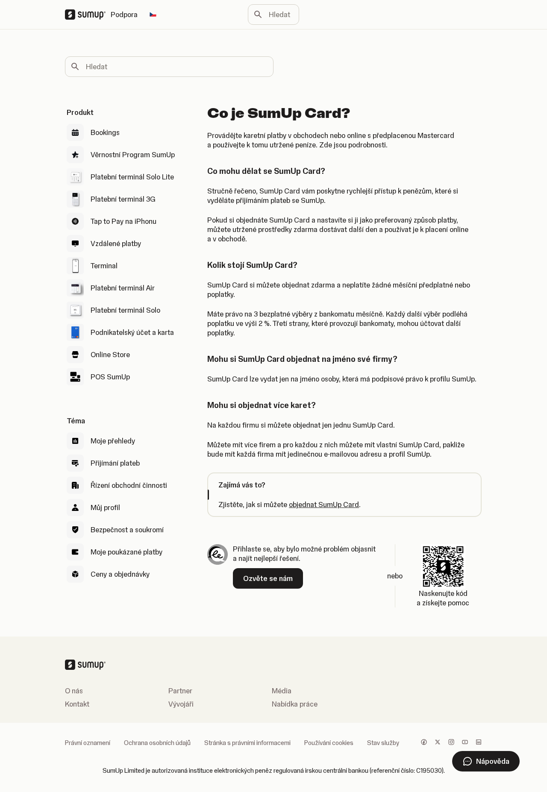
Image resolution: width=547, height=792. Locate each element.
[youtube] (465, 743)
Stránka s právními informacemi (247, 743)
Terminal (104, 265)
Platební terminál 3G (123, 199)
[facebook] (424, 743)
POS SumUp (110, 377)
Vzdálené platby (116, 243)
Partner (180, 690)
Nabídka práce (295, 704)
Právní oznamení (87, 743)
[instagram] (451, 743)
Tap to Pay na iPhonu (123, 221)
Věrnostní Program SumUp (133, 154)
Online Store (110, 354)
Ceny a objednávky (120, 574)
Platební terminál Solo (125, 310)
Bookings (105, 132)
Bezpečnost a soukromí (127, 529)
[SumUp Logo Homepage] (88, 14)
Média (281, 690)
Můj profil (105, 507)
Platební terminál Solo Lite (132, 177)
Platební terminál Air (123, 288)
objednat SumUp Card (324, 504)
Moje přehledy (113, 441)
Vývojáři (181, 704)
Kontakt (77, 704)
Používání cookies (328, 743)
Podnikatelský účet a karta (132, 332)
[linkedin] (478, 743)
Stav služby (383, 743)
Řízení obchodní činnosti (129, 485)
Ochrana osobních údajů (157, 743)
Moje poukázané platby (126, 552)
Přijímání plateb (115, 463)
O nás (74, 690)
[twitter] (437, 743)
